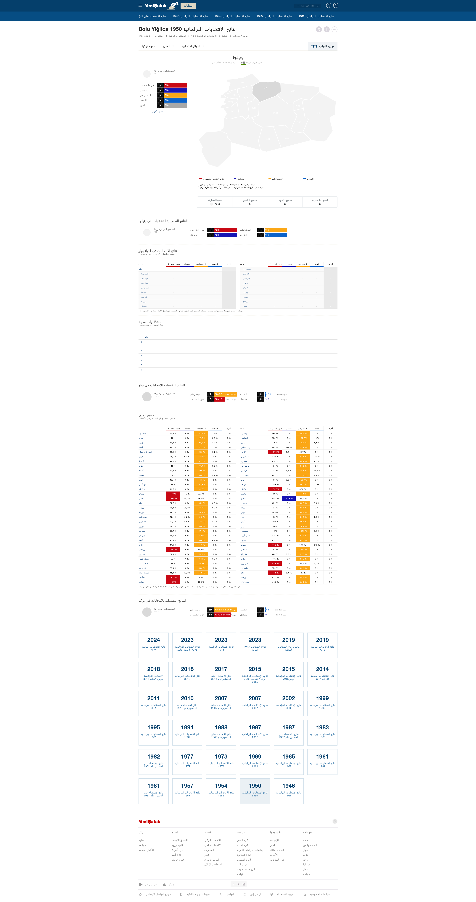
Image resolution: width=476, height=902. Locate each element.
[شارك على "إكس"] (320, 29)
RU (317, 6)
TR (297, 6)
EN (302, 6)
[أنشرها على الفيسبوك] (328, 29)
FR (312, 6)
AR (307, 6)
